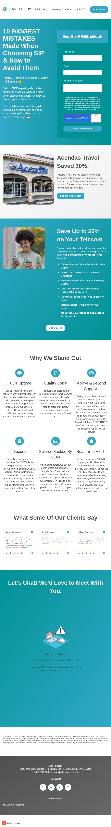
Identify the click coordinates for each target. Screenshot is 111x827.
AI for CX (81, 9)
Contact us (99, 9)
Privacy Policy (55, 798)
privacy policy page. (90, 109)
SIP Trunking (41, 9)
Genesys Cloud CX (61, 9)
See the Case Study (70, 195)
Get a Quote (55, 328)
